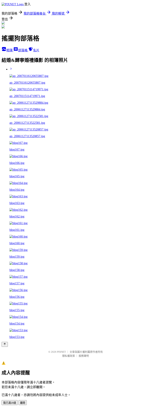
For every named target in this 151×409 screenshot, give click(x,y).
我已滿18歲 (9, 402)
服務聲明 (84, 355)
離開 (22, 402)
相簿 (9, 50)
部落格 (23, 50)
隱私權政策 (68, 355)
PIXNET (61, 351)
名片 (36, 50)
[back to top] (5, 344)
